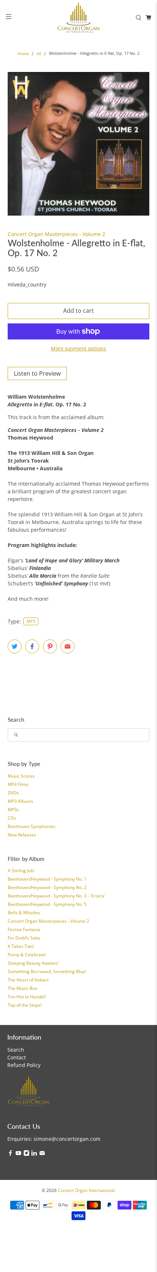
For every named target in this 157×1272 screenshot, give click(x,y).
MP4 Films (18, 784)
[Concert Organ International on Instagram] (26, 1154)
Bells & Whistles (24, 913)
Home (23, 54)
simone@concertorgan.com (67, 1138)
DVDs (13, 793)
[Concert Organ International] (78, 17)
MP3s (13, 809)
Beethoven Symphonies (31, 826)
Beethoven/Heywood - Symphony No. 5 (47, 904)
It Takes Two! (21, 946)
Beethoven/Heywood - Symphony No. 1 (47, 879)
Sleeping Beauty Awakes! (33, 963)
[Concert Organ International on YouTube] (18, 1154)
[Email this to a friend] (67, 646)
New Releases (22, 835)
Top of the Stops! (25, 1005)
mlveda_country (27, 284)
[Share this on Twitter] (15, 646)
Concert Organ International (86, 1190)
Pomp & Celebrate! (27, 955)
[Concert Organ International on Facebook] (10, 1154)
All (39, 54)
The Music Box (22, 988)
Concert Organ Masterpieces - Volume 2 (48, 921)
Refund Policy (24, 1065)
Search (15, 1049)
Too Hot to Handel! (27, 997)
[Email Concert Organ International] (42, 1154)
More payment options (78, 348)
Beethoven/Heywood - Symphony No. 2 (47, 887)
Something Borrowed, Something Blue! (47, 971)
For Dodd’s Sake (24, 938)
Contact (16, 1057)
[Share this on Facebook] (32, 646)
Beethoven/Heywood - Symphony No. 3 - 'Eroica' (56, 896)
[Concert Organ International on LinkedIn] (34, 1154)
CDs (12, 818)
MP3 (31, 621)
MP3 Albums (20, 801)
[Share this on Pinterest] (50, 646)
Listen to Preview (37, 373)
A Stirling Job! (21, 870)
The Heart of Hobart (28, 980)
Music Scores (21, 776)
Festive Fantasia (24, 929)
